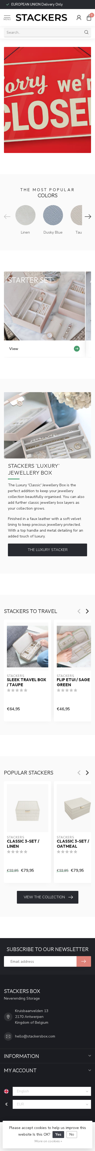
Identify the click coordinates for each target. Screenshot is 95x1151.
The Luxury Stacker (48, 549)
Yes (58, 1134)
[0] (89, 17)
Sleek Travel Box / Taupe (26, 682)
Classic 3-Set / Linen (23, 843)
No (71, 1134)
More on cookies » (48, 1141)
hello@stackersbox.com (35, 1036)
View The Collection (44, 897)
